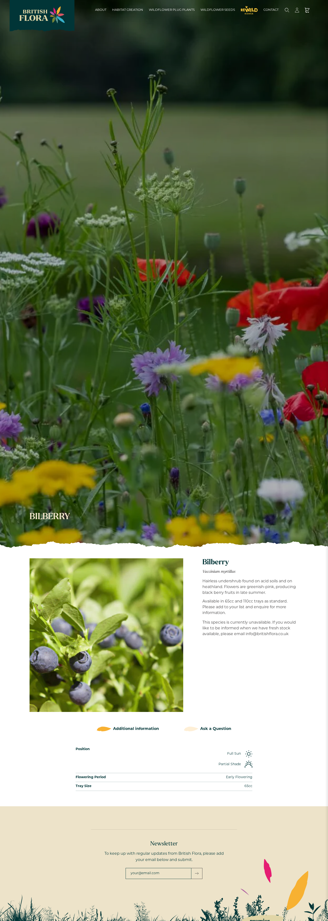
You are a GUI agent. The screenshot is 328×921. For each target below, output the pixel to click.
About (100, 10)
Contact (271, 10)
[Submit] (196, 873)
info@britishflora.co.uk (267, 634)
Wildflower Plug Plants (172, 10)
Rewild (249, 10)
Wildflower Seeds (217, 10)
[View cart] (307, 10)
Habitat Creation (127, 10)
